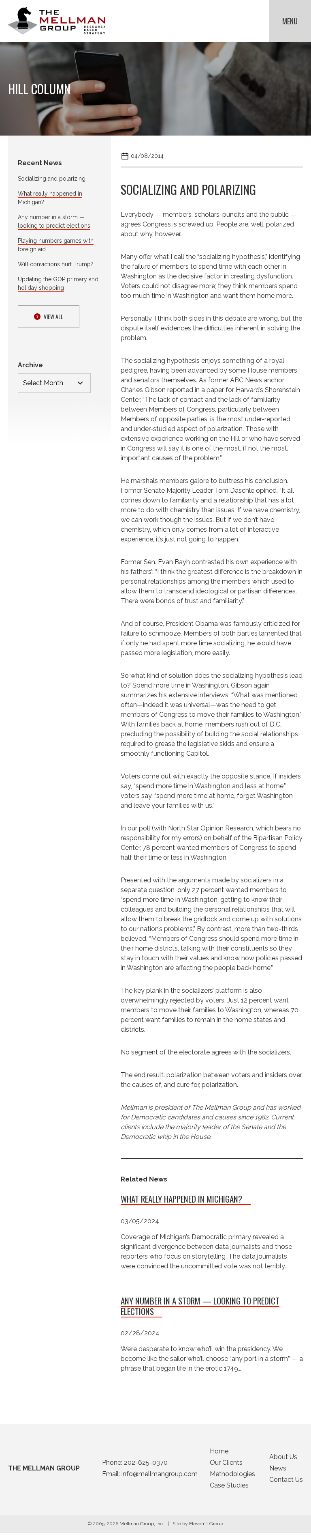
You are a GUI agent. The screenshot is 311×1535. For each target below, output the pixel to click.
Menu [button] (290, 21)
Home (219, 1451)
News (277, 1468)
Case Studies (229, 1485)
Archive (30, 365)
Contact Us (286, 1479)
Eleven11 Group (206, 1523)
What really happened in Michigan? (181, 1198)
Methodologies (232, 1474)
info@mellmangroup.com (159, 1474)
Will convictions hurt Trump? (56, 264)
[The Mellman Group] (56, 20)
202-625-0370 (146, 1462)
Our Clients (226, 1462)
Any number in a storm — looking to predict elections (200, 1305)
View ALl (53, 316)
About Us (283, 1457)
